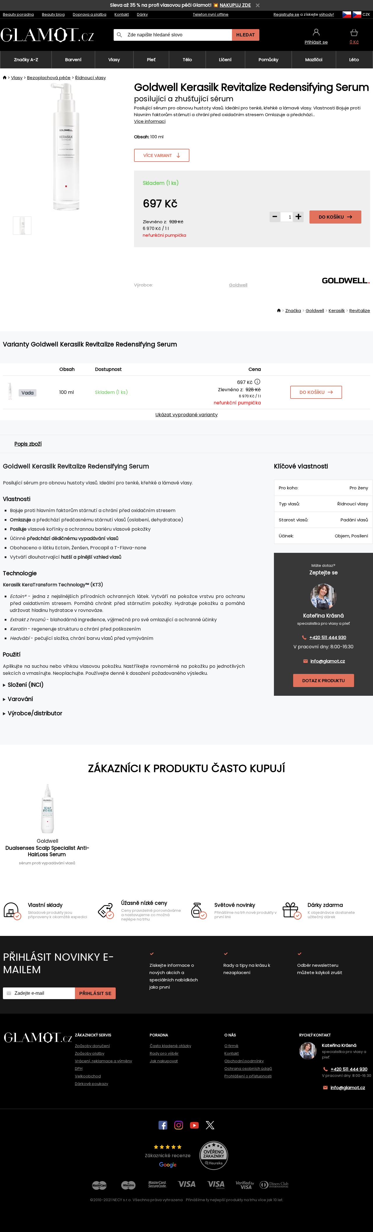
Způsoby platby (89, 1053)
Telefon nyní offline (210, 14)
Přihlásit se (95, 993)
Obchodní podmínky (244, 1061)
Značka (293, 310)
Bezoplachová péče (49, 78)
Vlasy (16, 78)
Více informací (150, 121)
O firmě (231, 1046)
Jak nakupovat (164, 1061)
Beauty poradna (18, 14)
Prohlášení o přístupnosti (248, 1076)
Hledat (245, 34)
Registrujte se (286, 14)
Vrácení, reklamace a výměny (103, 1061)
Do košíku (331, 217)
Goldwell (238, 285)
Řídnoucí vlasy (90, 78)
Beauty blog (53, 14)
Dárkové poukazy (91, 1083)
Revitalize (359, 310)
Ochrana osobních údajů (248, 1068)
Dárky (142, 14)
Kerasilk (337, 310)
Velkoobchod (88, 1076)
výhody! (326, 14)
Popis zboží (28, 443)
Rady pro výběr (164, 1053)
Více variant (157, 155)
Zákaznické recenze (168, 1155)
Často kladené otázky (170, 1046)
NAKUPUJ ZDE (235, 5)
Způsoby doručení (92, 1046)
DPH (78, 1068)
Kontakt (122, 14)
